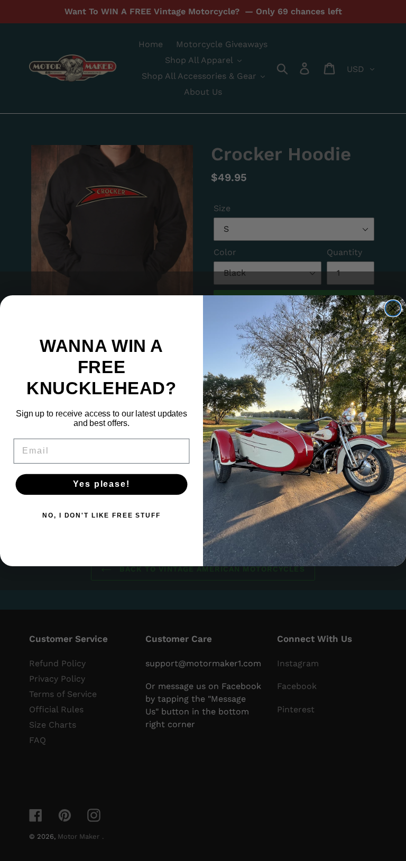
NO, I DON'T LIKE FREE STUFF (101, 515)
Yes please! (101, 483)
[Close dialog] (393, 308)
